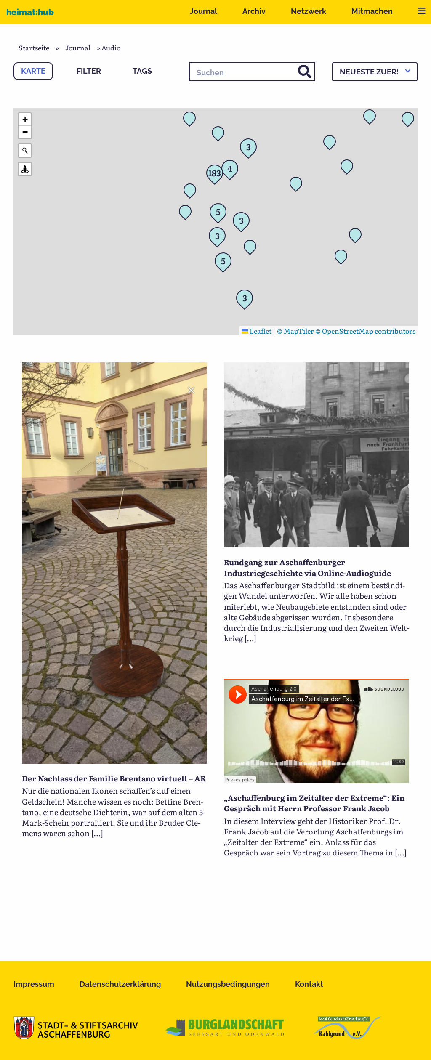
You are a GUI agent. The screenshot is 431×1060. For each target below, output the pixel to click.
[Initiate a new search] (25, 150)
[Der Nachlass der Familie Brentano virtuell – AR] (114, 761)
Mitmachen (372, 11)
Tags (142, 70)
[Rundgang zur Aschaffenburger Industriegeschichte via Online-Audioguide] (316, 544)
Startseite (34, 48)
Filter (89, 70)
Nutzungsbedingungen (228, 984)
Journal (203, 11)
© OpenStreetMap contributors (365, 331)
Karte (33, 70)
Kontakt (309, 984)
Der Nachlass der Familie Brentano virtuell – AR (114, 778)
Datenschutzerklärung (120, 984)
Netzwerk (308, 11)
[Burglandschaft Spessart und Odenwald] (225, 1036)
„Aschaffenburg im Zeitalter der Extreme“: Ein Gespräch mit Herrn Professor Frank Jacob (314, 803)
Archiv (254, 11)
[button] (298, 185)
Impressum (33, 984)
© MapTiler (295, 331)
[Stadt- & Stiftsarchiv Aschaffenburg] (75, 1036)
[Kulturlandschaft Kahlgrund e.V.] (347, 1036)
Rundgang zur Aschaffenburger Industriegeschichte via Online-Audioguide (307, 567)
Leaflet (259, 331)
